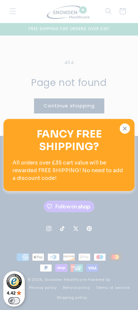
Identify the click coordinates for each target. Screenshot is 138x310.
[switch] (14, 300)
